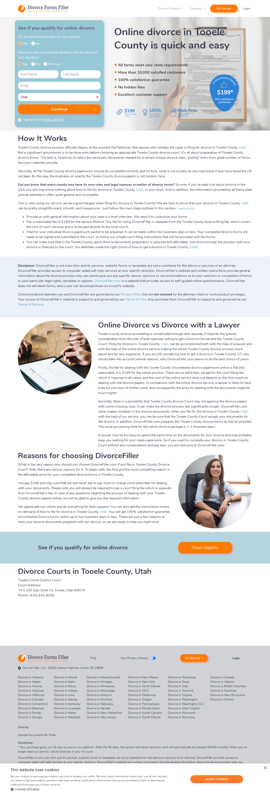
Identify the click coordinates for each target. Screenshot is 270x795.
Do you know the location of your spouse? (49, 36)
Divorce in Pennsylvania (143, 704)
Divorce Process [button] (169, 9)
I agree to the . (43, 119)
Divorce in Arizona (30, 686)
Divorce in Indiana (65, 691)
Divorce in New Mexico (143, 677)
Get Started (223, 9)
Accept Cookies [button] (216, 779)
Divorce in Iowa (64, 695)
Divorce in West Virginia (184, 708)
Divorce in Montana (99, 699)
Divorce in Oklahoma (141, 695)
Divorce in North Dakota (144, 686)
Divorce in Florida (29, 713)
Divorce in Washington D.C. (186, 704)
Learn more (185, 208)
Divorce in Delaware (31, 708)
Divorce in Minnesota (100, 686)
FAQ (93, 658)
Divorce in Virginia (180, 695)
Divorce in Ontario (222, 699)
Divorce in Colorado (31, 699)
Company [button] (195, 9)
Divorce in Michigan (99, 682)
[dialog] (135, 779)
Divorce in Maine (65, 713)
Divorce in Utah (178, 686)
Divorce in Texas (178, 682)
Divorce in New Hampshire (104, 713)
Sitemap (23, 727)
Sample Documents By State (37, 735)
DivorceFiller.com (107, 281)
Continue (59, 109)
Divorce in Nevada (98, 708)
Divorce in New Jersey (101, 717)
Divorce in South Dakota (144, 717)
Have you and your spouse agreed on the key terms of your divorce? (58, 55)
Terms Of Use (53, 119)
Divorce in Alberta (222, 682)
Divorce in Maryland (67, 717)
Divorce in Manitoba (223, 691)
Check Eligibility (205, 547)
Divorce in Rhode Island (143, 708)
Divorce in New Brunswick (227, 695)
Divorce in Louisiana (67, 708)
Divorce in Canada (222, 677)
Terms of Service (30, 304)
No (38, 43)
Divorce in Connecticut (33, 704)
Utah (242, 147)
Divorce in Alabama (30, 677)
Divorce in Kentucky (67, 704)
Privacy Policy (131, 294)
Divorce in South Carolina (145, 713)
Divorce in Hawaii (65, 677)
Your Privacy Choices (134, 658)
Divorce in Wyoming (181, 717)
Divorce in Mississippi (101, 691)
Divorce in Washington (183, 699)
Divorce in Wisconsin (182, 713)
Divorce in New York (141, 682)
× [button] (265, 767)
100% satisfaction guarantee (144, 79)
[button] (91, 789)
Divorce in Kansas (65, 699)
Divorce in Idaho (64, 682)
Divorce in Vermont (180, 691)
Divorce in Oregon (140, 699)
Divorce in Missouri (99, 695)
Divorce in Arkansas (31, 691)
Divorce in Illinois (65, 686)
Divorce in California (31, 695)
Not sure (54, 64)
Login (246, 9)
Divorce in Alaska (29, 682)
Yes (25, 43)
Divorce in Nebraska (100, 704)
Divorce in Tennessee (182, 677)
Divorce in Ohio (138, 691)
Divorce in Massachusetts (103, 677)
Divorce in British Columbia (228, 686)
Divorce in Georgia (30, 717)
